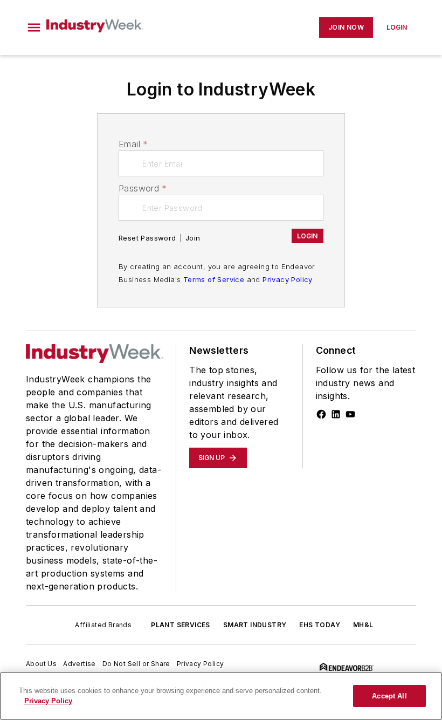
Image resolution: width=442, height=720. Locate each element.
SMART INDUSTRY (255, 625)
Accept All (389, 696)
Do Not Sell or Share (136, 664)
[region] (221, 696)
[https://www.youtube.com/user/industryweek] (350, 414)
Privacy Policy (288, 279)
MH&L (363, 625)
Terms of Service (213, 279)
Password (143, 188)
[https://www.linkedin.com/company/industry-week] (335, 414)
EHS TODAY (319, 625)
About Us (41, 664)
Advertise (79, 664)
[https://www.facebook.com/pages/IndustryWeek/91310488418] (321, 414)
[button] (34, 27)
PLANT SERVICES (180, 625)
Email (133, 144)
